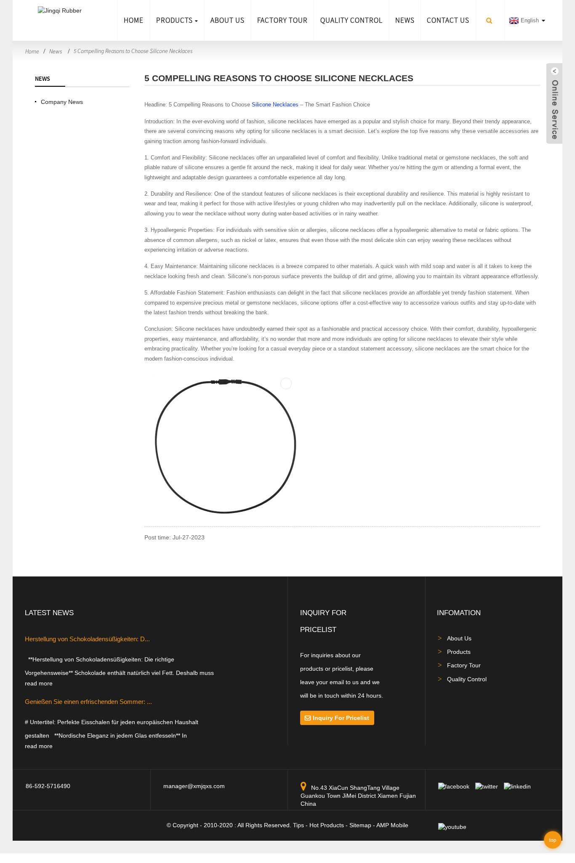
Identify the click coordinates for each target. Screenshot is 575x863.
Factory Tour (282, 20)
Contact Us (448, 20)
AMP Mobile (392, 825)
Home (134, 20)
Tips (298, 825)
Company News (62, 101)
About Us (227, 20)
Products (174, 20)
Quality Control (351, 20)
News (405, 20)
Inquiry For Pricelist (341, 717)
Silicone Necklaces (275, 104)
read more (39, 683)
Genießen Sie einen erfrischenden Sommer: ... (88, 701)
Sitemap (360, 825)
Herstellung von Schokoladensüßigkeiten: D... (87, 639)
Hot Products (326, 825)
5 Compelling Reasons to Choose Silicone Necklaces (133, 51)
